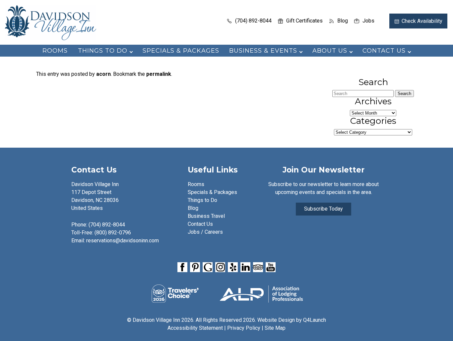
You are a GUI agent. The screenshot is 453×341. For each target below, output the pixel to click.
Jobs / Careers (205, 232)
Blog (342, 21)
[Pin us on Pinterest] (195, 267)
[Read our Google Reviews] (208, 267)
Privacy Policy (243, 328)
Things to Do (202, 200)
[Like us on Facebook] (182, 267)
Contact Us (200, 224)
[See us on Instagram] (220, 267)
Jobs (368, 21)
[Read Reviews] (258, 267)
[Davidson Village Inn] (50, 38)
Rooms (55, 50)
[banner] (226, 268)
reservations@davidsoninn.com (122, 240)
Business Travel (206, 216)
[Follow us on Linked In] (245, 267)
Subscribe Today (323, 209)
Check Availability (422, 21)
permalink (158, 74)
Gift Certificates (304, 21)
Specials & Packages (181, 50)
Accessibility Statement (195, 328)
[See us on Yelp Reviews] (233, 267)
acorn (103, 74)
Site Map (275, 328)
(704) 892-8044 (253, 21)
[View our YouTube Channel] (271, 267)
